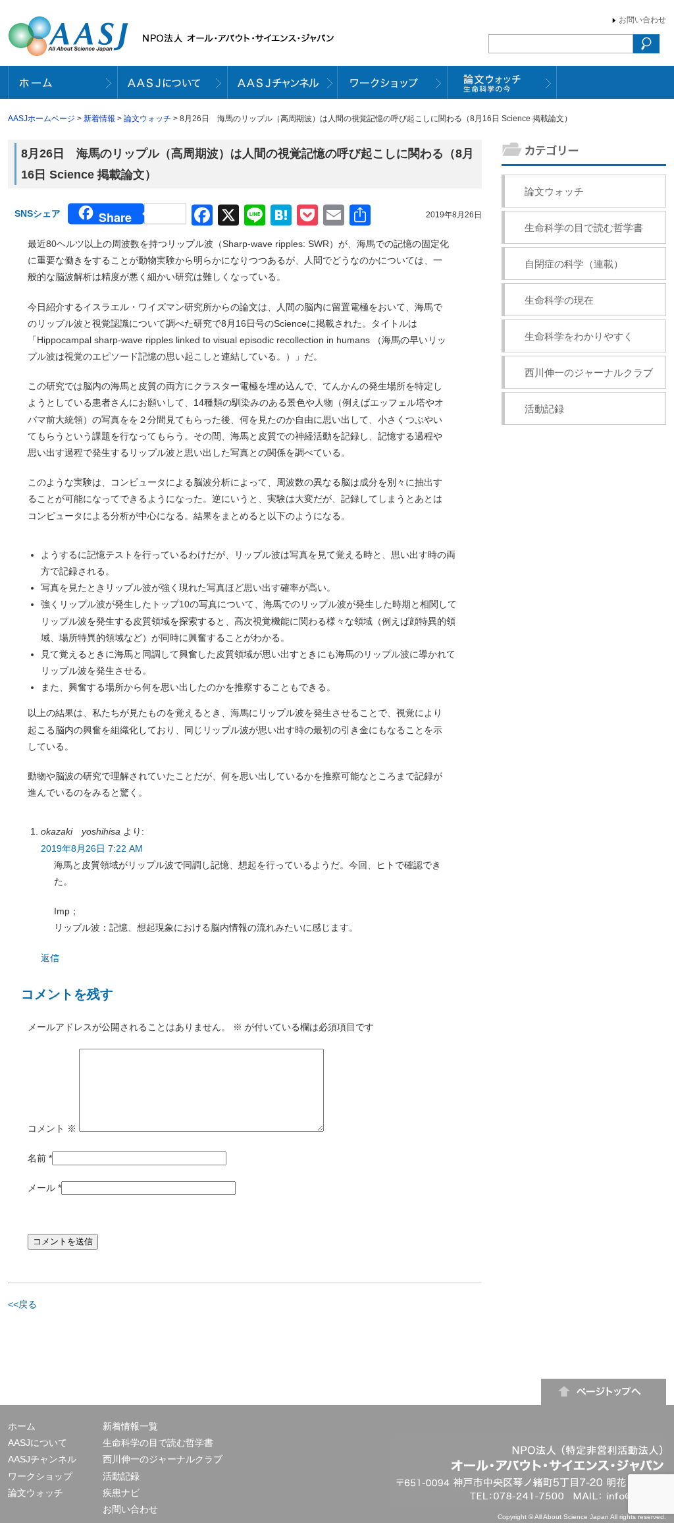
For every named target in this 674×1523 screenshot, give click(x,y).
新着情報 (99, 118)
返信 (50, 958)
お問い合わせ (642, 19)
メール (41, 1187)
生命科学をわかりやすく (579, 336)
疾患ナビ (121, 1492)
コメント (52, 1128)
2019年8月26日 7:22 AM (92, 848)
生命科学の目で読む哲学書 (584, 227)
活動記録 (544, 408)
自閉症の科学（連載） (574, 263)
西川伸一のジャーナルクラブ (589, 372)
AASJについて (37, 1442)
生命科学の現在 (559, 300)
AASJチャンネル (42, 1459)
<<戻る (22, 1304)
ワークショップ (40, 1476)
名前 (37, 1158)
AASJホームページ (41, 118)
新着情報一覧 (130, 1426)
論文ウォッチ (147, 118)
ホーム (22, 1426)
